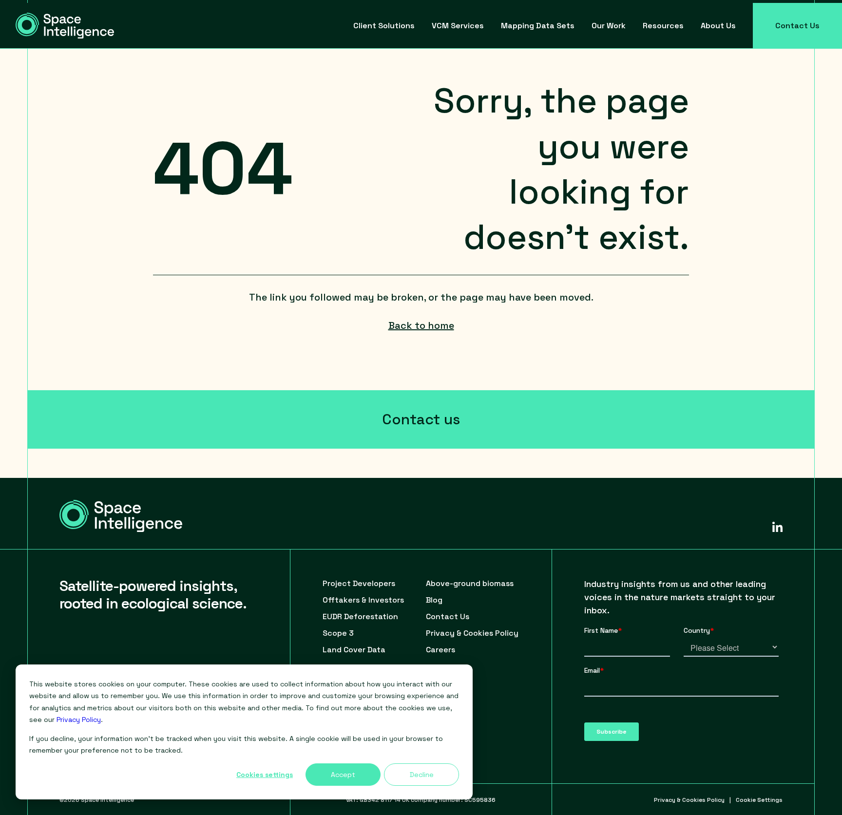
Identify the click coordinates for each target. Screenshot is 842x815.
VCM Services (458, 25)
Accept (343, 774)
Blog (434, 600)
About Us (718, 25)
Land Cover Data (354, 649)
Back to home (421, 325)
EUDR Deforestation (360, 616)
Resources (663, 25)
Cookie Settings (759, 800)
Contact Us (797, 25)
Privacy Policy (79, 719)
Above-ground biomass (470, 583)
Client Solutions (384, 25)
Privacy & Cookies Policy (472, 633)
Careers (440, 649)
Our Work (609, 25)
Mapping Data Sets (537, 25)
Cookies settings (264, 774)
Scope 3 (338, 633)
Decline (422, 774)
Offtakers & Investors (363, 600)
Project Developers (359, 583)
